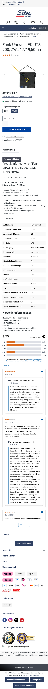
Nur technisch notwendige (17, 680)
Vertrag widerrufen (24, 543)
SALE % (42, 28)
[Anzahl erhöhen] (13, 118)
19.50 (14, 111)
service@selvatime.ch (16, 2)
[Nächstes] (44, 75)
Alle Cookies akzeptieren (24, 686)
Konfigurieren (37, 680)
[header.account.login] (32, 22)
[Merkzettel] (24, 22)
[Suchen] (7, 22)
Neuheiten (32, 28)
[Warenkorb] (41, 22)
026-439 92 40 (14, 5)
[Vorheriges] (4, 75)
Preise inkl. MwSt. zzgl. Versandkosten (17, 97)
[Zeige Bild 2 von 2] (26, 87)
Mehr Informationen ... (33, 675)
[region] (24, 75)
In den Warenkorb (17, 129)
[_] (24, 75)
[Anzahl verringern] (5, 118)
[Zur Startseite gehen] (24, 13)
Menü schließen (12, 159)
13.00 (6, 111)
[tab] (10, 150)
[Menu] (3, 28)
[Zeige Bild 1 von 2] (22, 87)
